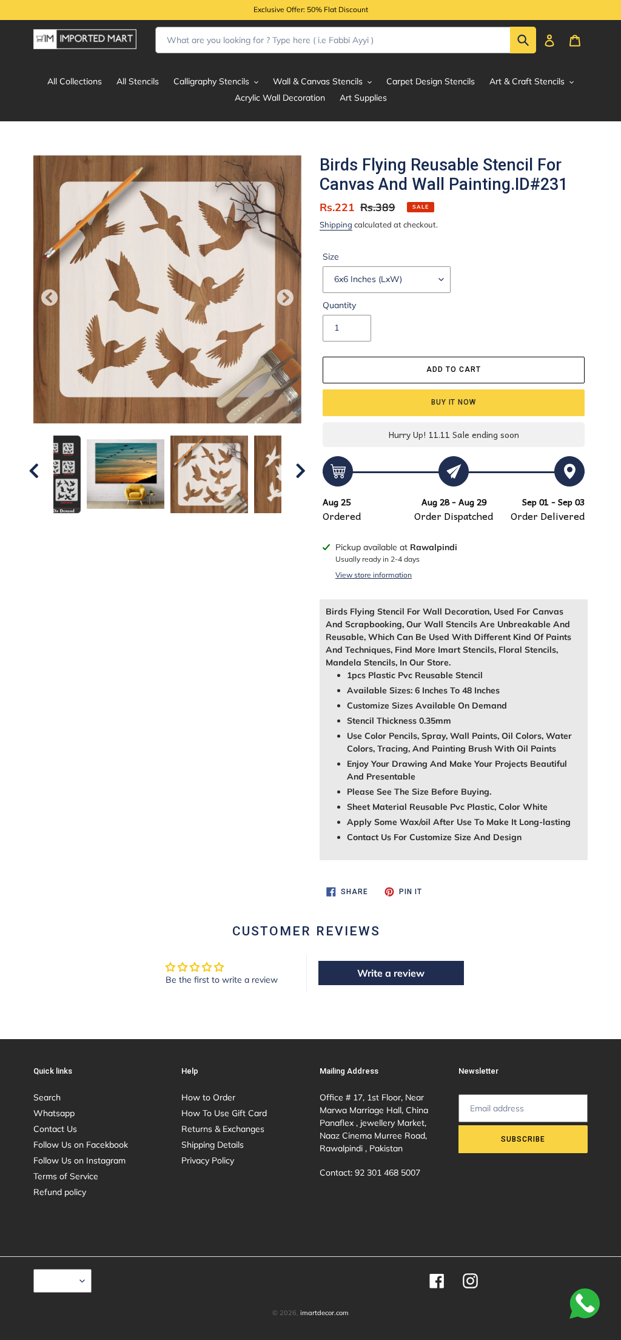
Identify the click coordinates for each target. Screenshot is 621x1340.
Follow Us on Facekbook (80, 1144)
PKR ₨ (59, 1280)
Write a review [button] (391, 973)
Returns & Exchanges (222, 1128)
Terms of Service (65, 1176)
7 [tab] (204, 525)
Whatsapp (54, 1113)
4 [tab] (149, 525)
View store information (373, 574)
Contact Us (55, 1128)
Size (331, 256)
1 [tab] (95, 525)
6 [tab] (186, 525)
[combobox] (345, 40)
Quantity (339, 305)
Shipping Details (212, 1144)
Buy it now (454, 402)
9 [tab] (240, 525)
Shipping (336, 224)
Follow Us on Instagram (79, 1160)
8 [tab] (222, 525)
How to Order (208, 1097)
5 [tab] (167, 525)
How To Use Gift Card (224, 1113)
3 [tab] (131, 525)
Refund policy (59, 1192)
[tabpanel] (209, 474)
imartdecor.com (324, 1312)
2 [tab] (113, 525)
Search (47, 1097)
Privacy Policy (207, 1160)
